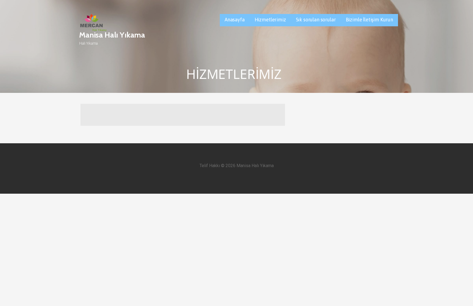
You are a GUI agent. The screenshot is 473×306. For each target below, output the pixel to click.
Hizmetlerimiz (270, 19)
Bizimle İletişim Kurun (369, 19)
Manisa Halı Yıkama (112, 34)
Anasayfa (235, 19)
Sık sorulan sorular (316, 19)
